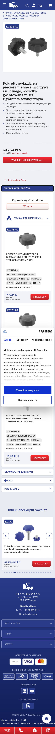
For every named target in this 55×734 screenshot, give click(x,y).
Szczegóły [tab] (22, 340)
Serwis (9, 644)
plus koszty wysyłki (20, 153)
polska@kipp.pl (29, 614)
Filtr (29, 206)
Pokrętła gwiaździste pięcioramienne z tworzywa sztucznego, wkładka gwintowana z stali (24, 16)
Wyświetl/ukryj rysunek (31, 218)
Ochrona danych (11, 723)
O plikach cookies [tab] (42, 340)
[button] (4, 572)
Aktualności (12, 623)
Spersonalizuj (25, 400)
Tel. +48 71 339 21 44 (29, 610)
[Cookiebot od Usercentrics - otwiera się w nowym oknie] (39, 332)
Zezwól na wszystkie (27, 390)
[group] (29, 543)
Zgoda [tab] (7, 340)
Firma (8, 634)
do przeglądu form (17, 180)
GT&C (24, 720)
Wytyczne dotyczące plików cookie (38, 723)
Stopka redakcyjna (10, 720)
